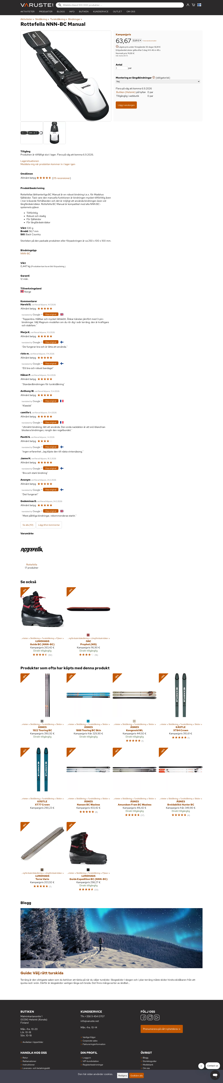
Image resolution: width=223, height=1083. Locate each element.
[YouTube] (156, 1018)
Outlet (117, 11)
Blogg (145, 1057)
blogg (61, 11)
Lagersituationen (29, 161)
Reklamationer (29, 1061)
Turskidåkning (58, 19)
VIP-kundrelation (91, 1061)
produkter (45, 11)
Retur (25, 1057)
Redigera (122, 1075)
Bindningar (75, 19)
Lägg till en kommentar (49, 524)
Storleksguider (150, 1061)
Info (71, 11)
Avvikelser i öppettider (33, 1042)
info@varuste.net (90, 1021)
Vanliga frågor (89, 1037)
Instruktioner (29, 1064)
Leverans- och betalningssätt (36, 1068)
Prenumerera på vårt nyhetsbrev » (161, 1029)
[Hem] (36, 5)
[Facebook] (143, 1018)
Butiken (83, 11)
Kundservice (101, 11)
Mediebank (148, 1064)
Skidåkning (42, 19)
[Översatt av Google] (31, 314)
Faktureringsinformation (94, 1044)
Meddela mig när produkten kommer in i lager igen (47, 164)
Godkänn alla (136, 1075)
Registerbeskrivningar (93, 1064)
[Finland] (200, 5)
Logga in (87, 1057)
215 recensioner (61, 178)
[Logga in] (187, 5)
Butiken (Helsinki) (126, 92)
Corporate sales (90, 1040)
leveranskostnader (150, 41)
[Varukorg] (193, 5)
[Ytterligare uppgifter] (117, 46)
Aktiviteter (27, 11)
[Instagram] (150, 1018)
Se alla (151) (28, 524)
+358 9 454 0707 (95, 1016)
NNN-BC (25, 253)
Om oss (131, 11)
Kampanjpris (123, 34)
